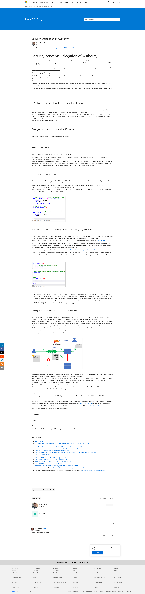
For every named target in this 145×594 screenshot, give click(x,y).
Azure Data (42, 6)
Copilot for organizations (16, 577)
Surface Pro (14, 570)
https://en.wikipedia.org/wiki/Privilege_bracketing (69, 468)
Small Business (75, 587)
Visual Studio (96, 587)
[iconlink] (35, 514)
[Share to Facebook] (75, 562)
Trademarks (102, 591)
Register (113, 2)
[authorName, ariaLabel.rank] (33, 44)
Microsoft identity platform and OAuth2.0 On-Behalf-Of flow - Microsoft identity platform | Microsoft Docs (62, 443)
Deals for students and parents (59, 584)
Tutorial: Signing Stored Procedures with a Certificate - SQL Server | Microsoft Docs (56, 465)
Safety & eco (108, 591)
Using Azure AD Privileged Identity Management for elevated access (52, 450)
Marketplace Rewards (98, 584)
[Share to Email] (87, 562)
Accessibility (116, 584)
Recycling (114, 591)
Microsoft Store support (37, 575)
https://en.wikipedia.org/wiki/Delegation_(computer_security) (68, 467)
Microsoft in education (57, 570)
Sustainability (116, 587)
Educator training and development (59, 582)
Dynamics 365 (75, 575)
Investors (115, 580)
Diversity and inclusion (118, 582)
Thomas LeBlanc (39, 528)
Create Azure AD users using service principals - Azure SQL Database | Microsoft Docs (57, 448)
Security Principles (95, 406)
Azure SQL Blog (49, 6)
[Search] (109, 2)
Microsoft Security (75, 572)
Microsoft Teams (75, 582)
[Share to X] (77, 562)
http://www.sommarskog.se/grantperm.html (94, 470)
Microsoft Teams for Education (58, 575)
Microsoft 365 (75, 577)
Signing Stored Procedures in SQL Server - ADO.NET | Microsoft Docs (53, 461)
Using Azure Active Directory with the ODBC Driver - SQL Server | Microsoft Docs (56, 445)
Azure (95, 570)
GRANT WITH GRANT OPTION (43, 454)
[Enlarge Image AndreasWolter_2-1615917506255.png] (57, 353)
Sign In (118, 2)
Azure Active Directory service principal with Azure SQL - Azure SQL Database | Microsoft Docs (59, 447)
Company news (116, 575)
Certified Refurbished (37, 582)
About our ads (120, 591)
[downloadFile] (53, 489)
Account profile (36, 570)
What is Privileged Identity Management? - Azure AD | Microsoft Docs (84, 250)
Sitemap (69, 591)
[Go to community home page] (26, 2)
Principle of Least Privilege (103, 240)
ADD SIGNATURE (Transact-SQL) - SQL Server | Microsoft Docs (51, 459)
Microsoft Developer (97, 572)
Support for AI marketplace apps (99, 577)
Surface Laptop (15, 572)
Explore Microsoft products (17, 584)
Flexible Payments (36, 587)
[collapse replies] (28, 528)
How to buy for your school (58, 580)
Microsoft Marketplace (98, 582)
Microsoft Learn (96, 575)
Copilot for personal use (16, 580)
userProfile (109, 505)
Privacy (82, 591)
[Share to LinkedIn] (72, 562)
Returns (34, 577)
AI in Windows (14, 582)
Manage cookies (89, 591)
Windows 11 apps (15, 587)
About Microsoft (117, 572)
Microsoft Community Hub (30, 6)
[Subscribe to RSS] (85, 562)
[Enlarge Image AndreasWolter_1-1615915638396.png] (49, 275)
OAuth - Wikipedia (39, 441)
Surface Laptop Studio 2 (16, 575)
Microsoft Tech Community (98, 580)
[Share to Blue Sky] (82, 562)
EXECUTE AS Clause (40, 456)
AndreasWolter (40, 43)
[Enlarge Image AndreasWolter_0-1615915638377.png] (49, 209)
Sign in (97, 552)
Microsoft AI (74, 570)
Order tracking (35, 580)
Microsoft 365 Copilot (76, 584)
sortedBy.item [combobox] (113, 523)
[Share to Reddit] (80, 562)
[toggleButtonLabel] (119, 6)
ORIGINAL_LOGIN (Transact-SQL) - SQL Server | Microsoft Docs (51, 458)
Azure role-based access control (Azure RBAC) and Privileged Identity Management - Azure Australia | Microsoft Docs (65, 452)
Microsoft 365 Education (57, 577)
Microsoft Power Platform (77, 580)
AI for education (56, 587)
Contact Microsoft (76, 591)
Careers (115, 570)
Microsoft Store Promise (37, 584)
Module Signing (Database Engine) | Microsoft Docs (48, 463)
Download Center (36, 572)
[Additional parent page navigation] (38, 6)
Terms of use (95, 591)
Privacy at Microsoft (117, 577)
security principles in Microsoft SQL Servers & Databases (64, 48)
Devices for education (57, 572)
